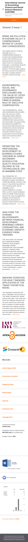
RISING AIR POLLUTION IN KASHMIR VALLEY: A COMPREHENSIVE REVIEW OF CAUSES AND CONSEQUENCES (14, 41)
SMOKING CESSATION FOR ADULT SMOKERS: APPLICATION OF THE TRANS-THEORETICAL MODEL (13, 282)
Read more (15, 138)
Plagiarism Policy (8, 384)
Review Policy (6, 392)
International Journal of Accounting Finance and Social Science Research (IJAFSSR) (15, 7)
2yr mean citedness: (10, 519)
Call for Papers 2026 (9, 368)
